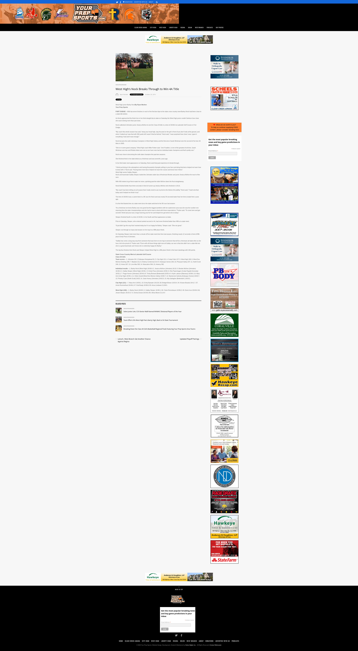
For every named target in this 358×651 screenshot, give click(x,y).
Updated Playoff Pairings (190, 339)
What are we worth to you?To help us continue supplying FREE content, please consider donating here (224, 127)
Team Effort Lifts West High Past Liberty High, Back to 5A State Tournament (151, 320)
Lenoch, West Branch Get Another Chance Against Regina (133, 340)
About (151, 2)
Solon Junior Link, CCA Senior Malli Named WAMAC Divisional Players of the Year (153, 311)
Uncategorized (121, 85)
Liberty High (173, 27)
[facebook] (120, 2)
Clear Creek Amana (141, 27)
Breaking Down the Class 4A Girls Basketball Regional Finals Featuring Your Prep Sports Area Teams (159, 329)
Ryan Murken (124, 94)
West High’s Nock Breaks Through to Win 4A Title (147, 89)
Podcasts (210, 27)
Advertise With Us (140, 2)
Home (121, 641)
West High (162, 27)
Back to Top (179, 589)
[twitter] (117, 2)
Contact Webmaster (216, 645)
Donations (128, 2)
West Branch (199, 27)
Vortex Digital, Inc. (190, 645)
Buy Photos (219, 27)
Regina (183, 27)
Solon (190, 27)
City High (153, 27)
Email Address (213, 151)
